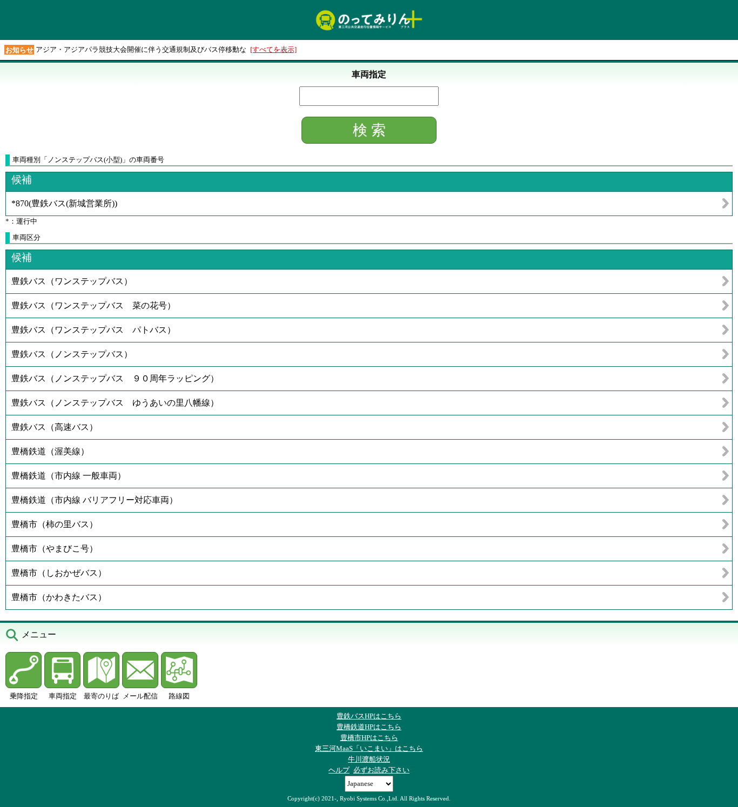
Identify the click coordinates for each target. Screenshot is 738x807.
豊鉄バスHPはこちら (369, 716)
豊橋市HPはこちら (369, 738)
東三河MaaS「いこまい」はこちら (369, 748)
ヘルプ (339, 770)
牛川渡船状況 (369, 759)
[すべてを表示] (273, 49)
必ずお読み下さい (381, 770)
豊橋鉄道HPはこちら (369, 727)
